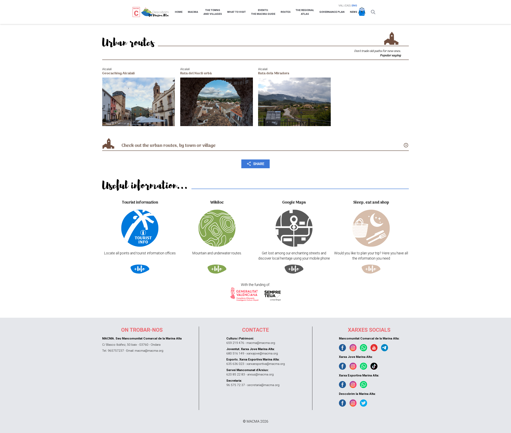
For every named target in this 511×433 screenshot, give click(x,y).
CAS (347, 5)
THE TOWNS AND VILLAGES (212, 12)
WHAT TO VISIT (236, 11)
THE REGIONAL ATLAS (305, 12)
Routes (285, 11)
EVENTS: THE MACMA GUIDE (263, 12)
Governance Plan (332, 11)
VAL (341, 5)
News (353, 11)
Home (178, 11)
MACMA (193, 11)
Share (255, 163)
